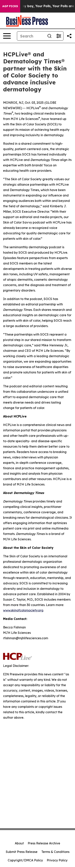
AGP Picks (10, 6)
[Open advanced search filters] (58, 35)
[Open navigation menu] (7, 36)
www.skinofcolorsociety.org (23, 610)
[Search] (49, 35)
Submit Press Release (22, 852)
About (19, 843)
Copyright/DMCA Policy (25, 860)
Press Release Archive (44, 843)
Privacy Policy (57, 860)
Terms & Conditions (55, 852)
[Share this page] (69, 36)
